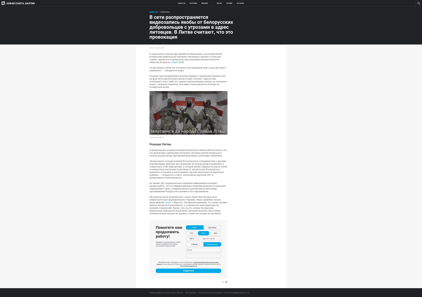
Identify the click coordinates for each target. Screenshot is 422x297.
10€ (191, 233)
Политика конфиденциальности (236, 293)
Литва (219, 3)
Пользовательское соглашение (210, 293)
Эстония (240, 3)
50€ (215, 233)
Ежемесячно (212, 244)
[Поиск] (418, 3)
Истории (193, 3)
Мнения (205, 3)
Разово (194, 244)
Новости (181, 3)
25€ (203, 233)
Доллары (212, 227)
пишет (175, 62)
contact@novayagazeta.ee (188, 266)
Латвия (229, 3)
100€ (191, 239)
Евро (195, 227)
